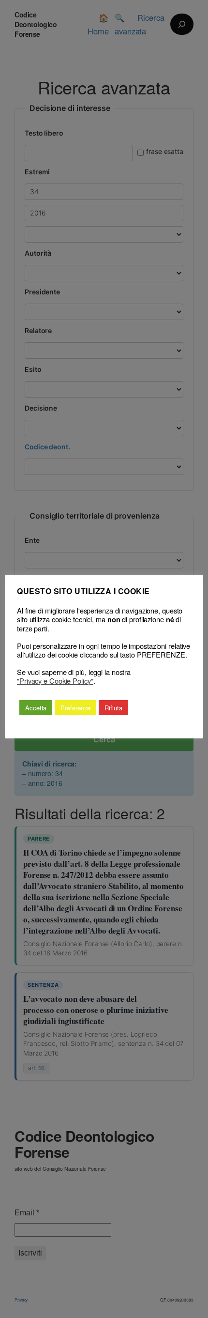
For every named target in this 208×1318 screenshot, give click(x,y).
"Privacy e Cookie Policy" (55, 680)
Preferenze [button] (75, 707)
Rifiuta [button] (113, 707)
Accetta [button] (35, 707)
